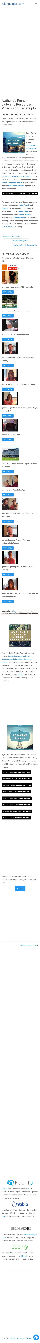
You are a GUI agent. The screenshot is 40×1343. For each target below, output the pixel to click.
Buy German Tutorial (8, 804)
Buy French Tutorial (8, 772)
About (13, 1338)
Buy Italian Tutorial (7, 791)
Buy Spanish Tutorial (8, 798)
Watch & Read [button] (7, 292)
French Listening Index (20, 241)
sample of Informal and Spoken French (16, 176)
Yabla (4, 1216)
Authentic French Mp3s (11, 236)
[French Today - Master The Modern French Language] (20, 612)
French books (24, 215)
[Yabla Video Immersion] (20, 1204)
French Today (23, 211)
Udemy (23, 1256)
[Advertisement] (20, 30)
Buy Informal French (8, 778)
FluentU (5, 208)
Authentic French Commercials (25, 245)
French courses (8, 227)
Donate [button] (20, 888)
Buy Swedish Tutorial (8, 811)
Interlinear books (19, 218)
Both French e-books (8, 785)
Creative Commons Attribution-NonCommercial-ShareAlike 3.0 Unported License (17, 659)
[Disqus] (20, 1302)
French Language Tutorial (12, 182)
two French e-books (16, 186)
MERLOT (21, 675)
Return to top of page (28, 946)
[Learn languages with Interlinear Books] (20, 1228)
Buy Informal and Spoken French (11, 193)
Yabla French (24, 205)
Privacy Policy (31, 1338)
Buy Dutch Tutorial (7, 817)
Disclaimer (20, 1338)
